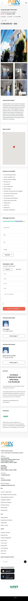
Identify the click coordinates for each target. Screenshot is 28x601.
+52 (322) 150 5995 (8, 357)
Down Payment (6, 231)
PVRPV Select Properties (6, 502)
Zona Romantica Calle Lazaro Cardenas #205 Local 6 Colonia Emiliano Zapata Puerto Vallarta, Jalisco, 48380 (10, 460)
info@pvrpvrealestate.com (8, 485)
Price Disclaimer (4, 548)
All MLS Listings (4, 507)
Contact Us (3, 553)
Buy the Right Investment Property (8, 494)
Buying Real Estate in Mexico (7, 497)
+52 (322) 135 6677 (8, 331)
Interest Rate (6, 239)
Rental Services (4, 535)
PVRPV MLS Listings (5, 505)
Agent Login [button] (3, 550)
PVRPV (15, 597)
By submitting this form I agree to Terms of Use (15, 304)
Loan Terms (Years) (7, 246)
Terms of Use (4, 543)
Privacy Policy (4, 540)
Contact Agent (13, 336)
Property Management (6, 537)
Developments (4, 510)
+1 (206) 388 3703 (5, 475)
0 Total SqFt (18, 16)
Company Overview (5, 532)
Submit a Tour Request (13, 308)
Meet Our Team (4, 525)
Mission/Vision (4, 545)
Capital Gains (4, 522)
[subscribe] (25, 561)
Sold (3, 14)
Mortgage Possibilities (5, 499)
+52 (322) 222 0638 (5, 480)
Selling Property (4, 517)
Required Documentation (6, 520)
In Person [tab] (7, 269)
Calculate (7, 255)
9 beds (4, 16)
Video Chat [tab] (18, 269)
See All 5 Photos (22, 93)
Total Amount (6, 224)
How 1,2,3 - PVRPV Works (6, 492)
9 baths (10, 16)
